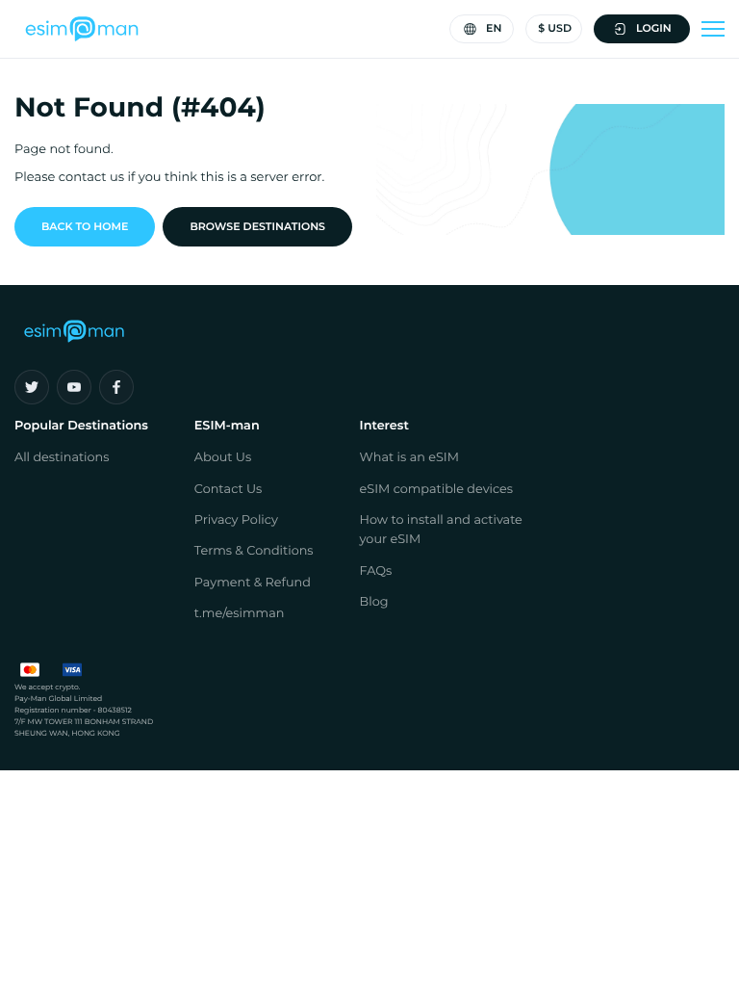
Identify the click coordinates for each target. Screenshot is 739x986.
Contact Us (228, 489)
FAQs (376, 571)
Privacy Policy (236, 520)
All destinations (62, 458)
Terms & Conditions (254, 551)
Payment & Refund (252, 583)
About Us (222, 458)
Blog (374, 602)
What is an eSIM (409, 458)
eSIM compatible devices (437, 489)
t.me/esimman (239, 614)
